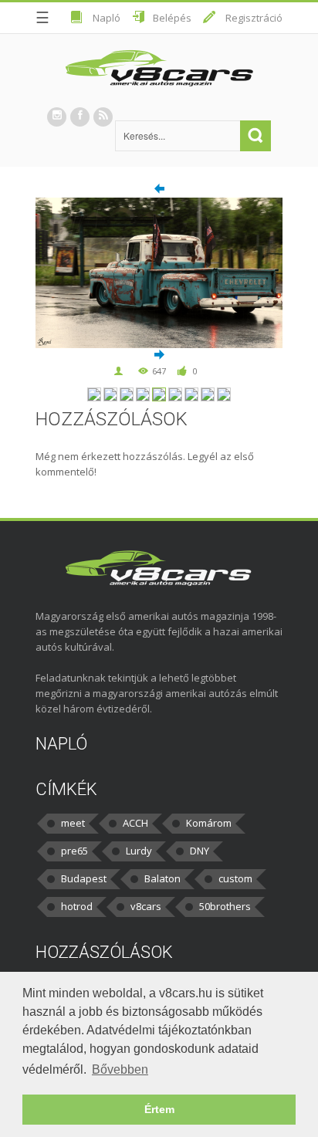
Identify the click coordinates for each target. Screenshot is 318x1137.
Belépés (172, 18)
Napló (106, 18)
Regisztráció (253, 18)
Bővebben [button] (120, 1069)
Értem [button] (159, 1109)
